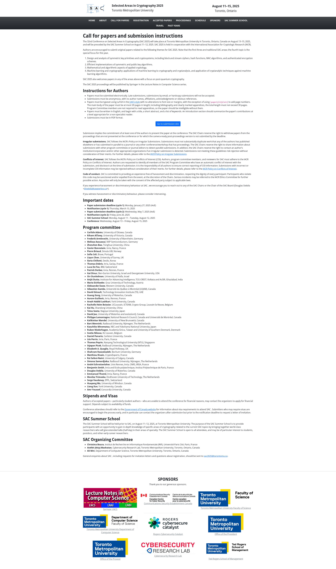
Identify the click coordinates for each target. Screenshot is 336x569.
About (103, 20)
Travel (160, 25)
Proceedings (183, 20)
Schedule (200, 20)
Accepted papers (162, 20)
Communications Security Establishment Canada (168, 503)
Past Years (174, 25)
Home (92, 20)
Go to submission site (168, 123)
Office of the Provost (110, 559)
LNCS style (135, 102)
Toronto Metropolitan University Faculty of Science (226, 508)
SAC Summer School (236, 20)
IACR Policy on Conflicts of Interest (220, 168)
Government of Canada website (140, 409)
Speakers (215, 20)
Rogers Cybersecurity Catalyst (168, 534)
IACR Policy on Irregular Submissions (168, 154)
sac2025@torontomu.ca (215, 456)
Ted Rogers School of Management (226, 558)
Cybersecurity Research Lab (168, 555)
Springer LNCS (110, 509)
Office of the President (226, 534)
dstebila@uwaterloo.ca (95, 188)
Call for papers (120, 20)
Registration (141, 20)
